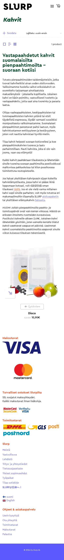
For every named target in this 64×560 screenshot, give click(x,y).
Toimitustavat (10, 525)
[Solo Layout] (4, 45)
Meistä (6, 450)
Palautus (7, 534)
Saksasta (40, 200)
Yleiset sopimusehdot (14, 473)
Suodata (11, 33)
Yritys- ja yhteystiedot (14, 464)
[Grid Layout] (15, 45)
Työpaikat (8, 478)
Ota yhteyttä (9, 520)
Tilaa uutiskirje (10, 483)
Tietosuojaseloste (12, 468)
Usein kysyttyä (10, 515)
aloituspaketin (50, 196)
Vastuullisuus (9, 455)
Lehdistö (7, 459)
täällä (17, 189)
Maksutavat (8, 529)
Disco (32, 313)
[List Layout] (10, 45)
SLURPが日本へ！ (12, 487)
